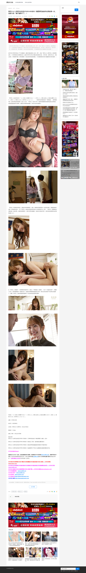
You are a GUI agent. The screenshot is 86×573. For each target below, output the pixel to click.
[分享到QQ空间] (56, 16)
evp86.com (35, 456)
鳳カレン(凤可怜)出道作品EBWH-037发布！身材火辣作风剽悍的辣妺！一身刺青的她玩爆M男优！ (33, 544)
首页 (14, 8)
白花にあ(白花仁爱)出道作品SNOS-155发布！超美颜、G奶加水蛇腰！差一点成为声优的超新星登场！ (16, 544)
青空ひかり (20, 491)
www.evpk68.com (20, 472)
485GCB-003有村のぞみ (68, 102)
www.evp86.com (45, 454)
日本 (67, 570)
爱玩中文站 (9, 2)
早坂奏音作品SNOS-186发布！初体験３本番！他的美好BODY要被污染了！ (32, 560)
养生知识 (17, 8)
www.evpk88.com (22, 470)
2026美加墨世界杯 (19, 2)
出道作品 (72, 570)
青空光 (25, 491)
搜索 (63, 7)
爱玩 (11, 16)
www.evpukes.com (19, 474)
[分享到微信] (52, 16)
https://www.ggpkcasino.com (22, 478)
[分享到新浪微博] (50, 16)
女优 (69, 570)
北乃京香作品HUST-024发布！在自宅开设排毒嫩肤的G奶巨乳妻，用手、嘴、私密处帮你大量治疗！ (70, 109)
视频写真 (76, 570)
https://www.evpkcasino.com (22, 476)
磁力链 (64, 570)
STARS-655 (14, 491)
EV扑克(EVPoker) (14, 451)
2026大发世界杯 (28, 2)
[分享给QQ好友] (54, 16)
